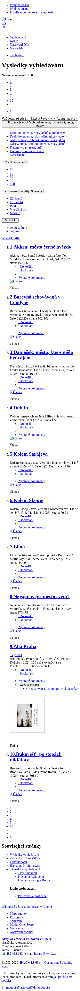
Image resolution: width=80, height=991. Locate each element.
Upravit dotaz (18, 862)
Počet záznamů (15, 162)
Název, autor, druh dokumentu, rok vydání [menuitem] (37, 143)
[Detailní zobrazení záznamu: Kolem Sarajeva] (16, 484)
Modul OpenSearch (22, 924)
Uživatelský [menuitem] (17, 202)
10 (11, 100)
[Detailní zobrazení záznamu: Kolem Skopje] (16, 531)
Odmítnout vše (40, 987)
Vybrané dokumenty (31, 277)
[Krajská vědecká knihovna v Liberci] (27, 906)
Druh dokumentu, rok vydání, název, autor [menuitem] (37, 136)
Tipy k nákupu (27, 873)
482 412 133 (14, 953)
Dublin (19, 407)
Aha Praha (23, 646)
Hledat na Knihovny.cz (25, 865)
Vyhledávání (18, 37)
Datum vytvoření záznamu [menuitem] (27, 151)
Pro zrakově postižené (32, 896)
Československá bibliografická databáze (52, 688)
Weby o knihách (29, 684)
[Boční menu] (3, 31)
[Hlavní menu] (7, 31)
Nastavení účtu (19, 44)
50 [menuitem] (11, 180)
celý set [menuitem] (14, 231)
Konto (14, 41)
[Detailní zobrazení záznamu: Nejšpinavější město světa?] (16, 631)
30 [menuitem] (11, 176)
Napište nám (18, 928)
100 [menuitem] (12, 184)
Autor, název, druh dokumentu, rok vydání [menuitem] (37, 140)
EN (4, 23)
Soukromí (16, 921)
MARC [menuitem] (15, 213)
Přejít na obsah (19, 5)
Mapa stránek (18, 913)
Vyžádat (16, 655)
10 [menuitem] (11, 169)
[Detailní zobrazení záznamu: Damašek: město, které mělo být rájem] (16, 392)
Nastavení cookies (21, 932)
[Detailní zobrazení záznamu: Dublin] (16, 438)
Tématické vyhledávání (25, 869)
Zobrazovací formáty (22, 191)
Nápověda (16, 48)
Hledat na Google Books (34, 880)
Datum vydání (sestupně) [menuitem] (26, 147)
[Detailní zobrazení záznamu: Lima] (16, 581)
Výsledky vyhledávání (24, 854)
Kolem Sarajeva (29, 454)
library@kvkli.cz (45, 953)
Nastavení (24, 987)
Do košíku (10, 220)
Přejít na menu (19, 8)
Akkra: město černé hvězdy (40, 247)
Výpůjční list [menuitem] (18, 209)
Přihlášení (17, 55)
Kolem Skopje (26, 500)
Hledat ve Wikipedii (31, 876)
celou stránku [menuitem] (18, 227)
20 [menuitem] (11, 173)
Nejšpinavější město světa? (40, 596)
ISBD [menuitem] (13, 206)
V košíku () (10, 238)
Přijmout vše (10, 987)
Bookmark (25, 270)
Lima (17, 546)
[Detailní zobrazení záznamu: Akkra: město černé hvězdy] (16, 281)
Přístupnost (17, 917)
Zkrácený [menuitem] (16, 198)
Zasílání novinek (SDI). (25, 858)
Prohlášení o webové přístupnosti (31, 12)
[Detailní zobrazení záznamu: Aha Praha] (27, 738)
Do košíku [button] (25, 266)
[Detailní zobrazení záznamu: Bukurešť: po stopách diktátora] (16, 794)
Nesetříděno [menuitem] (17, 154)
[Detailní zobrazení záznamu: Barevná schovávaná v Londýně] (16, 336)
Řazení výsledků (40, 124)
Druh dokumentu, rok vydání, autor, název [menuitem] (37, 132)
